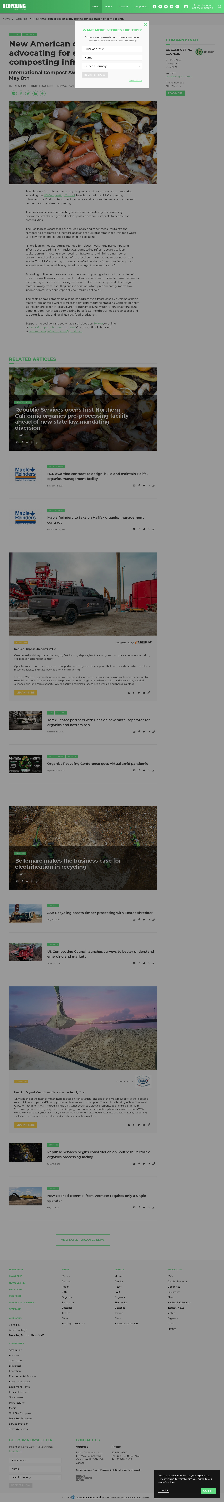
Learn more (135, 80)
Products (123, 6)
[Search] (219, 6)
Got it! (208, 1490)
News (95, 6)
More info (163, 1490)
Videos (108, 6)
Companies (140, 6)
